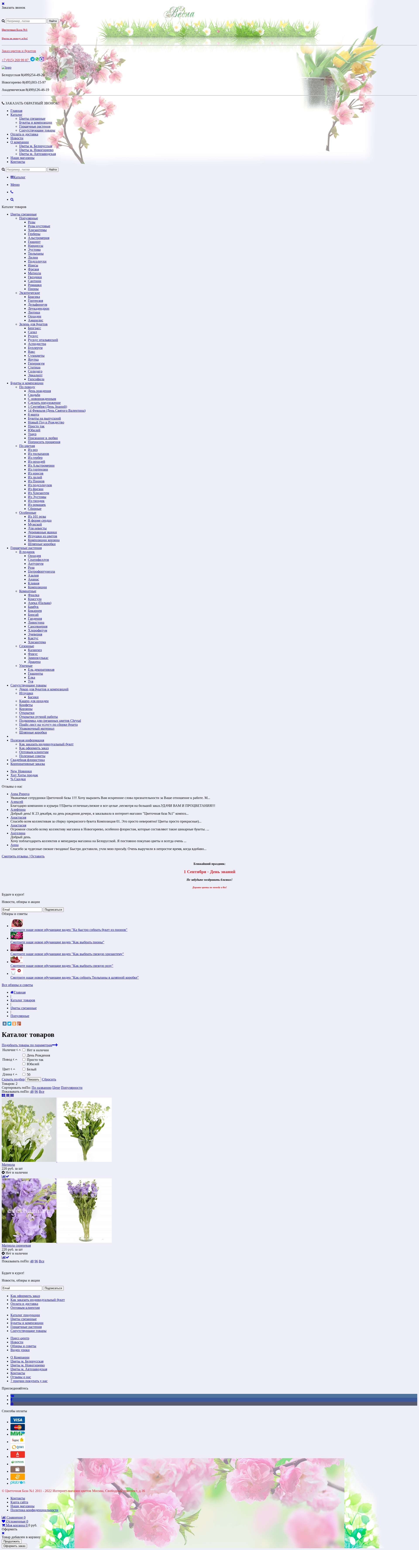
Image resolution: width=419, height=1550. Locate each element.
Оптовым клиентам (33, 752)
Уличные (26, 665)
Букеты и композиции (35, 122)
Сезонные (26, 646)
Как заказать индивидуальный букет (46, 744)
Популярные (28, 218)
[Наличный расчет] (17, 1471)
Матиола (34, 273)
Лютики (34, 312)
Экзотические (29, 293)
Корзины (26, 709)
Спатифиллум (38, 560)
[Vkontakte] (12, 1396)
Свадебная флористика (27, 760)
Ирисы (33, 265)
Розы (31, 222)
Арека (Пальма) (39, 603)
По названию (42, 1087)
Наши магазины (22, 158)
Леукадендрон (38, 308)
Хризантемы (37, 230)
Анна (14, 845)
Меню (15, 184)
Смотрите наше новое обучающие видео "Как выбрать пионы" (57, 942)
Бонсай (33, 614)
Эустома (34, 249)
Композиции (37, 587)
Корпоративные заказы (27, 764)
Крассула (34, 599)
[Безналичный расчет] (17, 1479)
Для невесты (37, 528)
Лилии (33, 257)
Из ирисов (35, 473)
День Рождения (38, 1055)
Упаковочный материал (36, 728)
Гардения (35, 618)
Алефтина (18, 809)
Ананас (33, 579)
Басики (33, 697)
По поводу (27, 387)
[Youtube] (12, 1403)
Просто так (36, 426)
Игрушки (26, 693)
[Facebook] (11, 1399)
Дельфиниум (37, 304)
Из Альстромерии (41, 465)
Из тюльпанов (38, 454)
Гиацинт (34, 242)
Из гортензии (38, 469)
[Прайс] (12, 1095)
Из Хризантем (38, 493)
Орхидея (34, 556)
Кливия (33, 583)
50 (28, 1074)
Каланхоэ (35, 650)
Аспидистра (37, 344)
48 (32, 1091)
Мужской (35, 524)
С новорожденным (42, 399)
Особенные (27, 512)
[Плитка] (4, 1095)
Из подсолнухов (40, 485)
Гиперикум (36, 363)
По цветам (27, 446)
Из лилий (35, 477)
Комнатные (27, 591)
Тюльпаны (36, 253)
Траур (32, 434)
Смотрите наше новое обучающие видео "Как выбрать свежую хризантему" (67, 954)
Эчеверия (35, 634)
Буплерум (35, 348)
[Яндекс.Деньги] (17, 1442)
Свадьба (34, 395)
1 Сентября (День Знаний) (47, 406)
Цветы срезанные (32, 118)
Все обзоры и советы (17, 985)
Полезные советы (32, 756)
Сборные (34, 508)
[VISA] (17, 1422)
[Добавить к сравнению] (5, 1176)
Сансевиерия (37, 626)
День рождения (39, 391)
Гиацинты (35, 673)
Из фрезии (35, 489)
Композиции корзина (44, 540)
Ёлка (31, 677)
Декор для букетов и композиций (44, 689)
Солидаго (35, 371)
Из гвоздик (36, 501)
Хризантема (37, 642)
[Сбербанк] (17, 1464)
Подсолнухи (37, 261)
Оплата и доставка (24, 134)
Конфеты (26, 705)
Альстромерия (38, 238)
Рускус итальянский (43, 340)
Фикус (33, 654)
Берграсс (34, 328)
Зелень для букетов (33, 324)
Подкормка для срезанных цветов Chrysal (50, 720)
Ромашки (35, 285)
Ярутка (33, 359)
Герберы (34, 234)
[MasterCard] (17, 1429)
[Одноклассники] (14, 1024)
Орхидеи (34, 316)
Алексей (16, 802)
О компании (19, 142)
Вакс (31, 351)
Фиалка (33, 595)
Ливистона (36, 622)
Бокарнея (35, 611)
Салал (32, 332)
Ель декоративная (41, 669)
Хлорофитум (37, 630)
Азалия (33, 575)
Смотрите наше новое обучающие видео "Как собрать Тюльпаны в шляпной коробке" (74, 977)
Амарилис (35, 320)
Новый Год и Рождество (46, 422)
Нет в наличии (38, 1050)
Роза (31, 567)
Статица (34, 367)
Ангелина (17, 833)
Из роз (33, 450)
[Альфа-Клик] (17, 1456)
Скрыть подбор (13, 1079)
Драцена (34, 662)
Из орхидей (36, 461)
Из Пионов (36, 481)
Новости (16, 138)
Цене (56, 1087)
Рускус (33, 336)
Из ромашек (37, 505)
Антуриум (35, 563)
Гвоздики (35, 277)
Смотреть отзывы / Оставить (23, 856)
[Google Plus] (19, 1024)
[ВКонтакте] (5, 1024)
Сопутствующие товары (37, 130)
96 (36, 1091)
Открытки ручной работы (38, 717)
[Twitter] (9, 1024)
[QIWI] (17, 1449)
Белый (31, 1069)
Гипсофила (36, 379)
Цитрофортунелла (41, 571)
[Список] (8, 1095)
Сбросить (49, 1079)
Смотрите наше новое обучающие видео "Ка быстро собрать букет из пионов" (68, 930)
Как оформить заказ (34, 748)
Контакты (17, 162)
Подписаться (53, 909)
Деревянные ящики (42, 532)
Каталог (16, 114)
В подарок (27, 552)
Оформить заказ (14, 1546)
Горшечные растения (34, 126)
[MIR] (17, 1434)
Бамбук (33, 607)
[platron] (17, 1483)
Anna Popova (19, 794)
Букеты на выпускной (44, 418)
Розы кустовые (39, 226)
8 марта (33, 414)
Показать (33, 1079)
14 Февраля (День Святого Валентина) (57, 410)
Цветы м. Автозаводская (37, 154)
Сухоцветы (36, 355)
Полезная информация (27, 740)
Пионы (33, 289)
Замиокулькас (38, 658)
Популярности (71, 1087)
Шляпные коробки (42, 544)
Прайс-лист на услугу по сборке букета (48, 724)
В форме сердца (40, 520)
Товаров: (8, 1084)
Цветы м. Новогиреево (36, 150)
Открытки (26, 713)
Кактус (33, 638)
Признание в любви (43, 438)
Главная (16, 111)
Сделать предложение (44, 403)
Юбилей (34, 430)
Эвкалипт (35, 375)
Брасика (34, 297)
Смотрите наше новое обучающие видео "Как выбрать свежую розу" (61, 966)
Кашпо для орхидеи (34, 701)
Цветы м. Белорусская (35, 146)
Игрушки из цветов (42, 536)
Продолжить (11, 1541)
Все (41, 1091)
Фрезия (33, 269)
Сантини (34, 281)
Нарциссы (35, 246)
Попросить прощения (44, 442)
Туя (30, 681)
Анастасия (18, 817)
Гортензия (35, 300)
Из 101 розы (37, 516)
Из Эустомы (37, 497)
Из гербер (35, 457)
